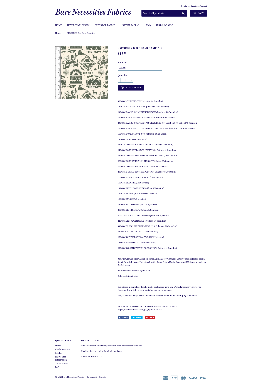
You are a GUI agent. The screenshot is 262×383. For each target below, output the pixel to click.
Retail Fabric (131, 25)
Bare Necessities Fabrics (73, 377)
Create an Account (199, 6)
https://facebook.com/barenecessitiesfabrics (121, 346)
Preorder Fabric (105, 25)
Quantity (122, 75)
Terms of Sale (164, 25)
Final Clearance (62, 349)
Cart (200, 13)
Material (122, 62)
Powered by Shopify (96, 377)
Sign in (184, 6)
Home (58, 25)
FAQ (148, 25)
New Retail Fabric (78, 25)
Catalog (58, 353)
